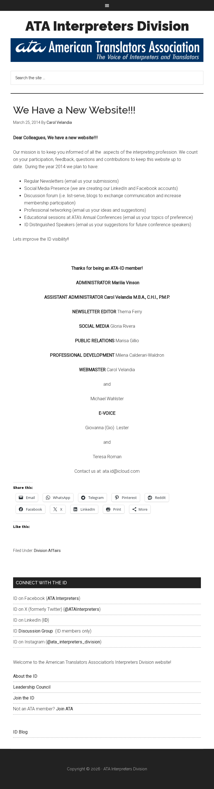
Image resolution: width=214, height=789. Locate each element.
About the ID (25, 676)
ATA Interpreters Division (107, 26)
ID (45, 620)
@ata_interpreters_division (73, 642)
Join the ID (23, 698)
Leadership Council (31, 687)
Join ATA (64, 708)
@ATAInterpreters (82, 609)
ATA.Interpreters (63, 598)
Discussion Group (35, 631)
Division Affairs (47, 550)
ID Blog (20, 732)
